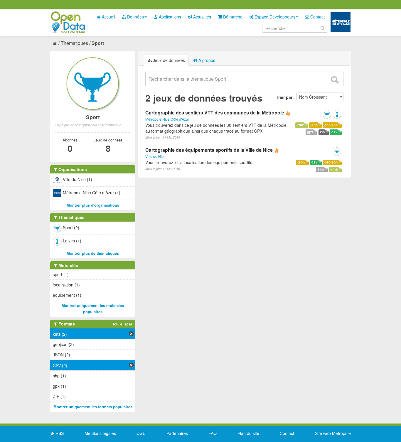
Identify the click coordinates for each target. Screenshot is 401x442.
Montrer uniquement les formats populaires (92, 406)
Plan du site (248, 433)
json (314, 124)
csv (334, 131)
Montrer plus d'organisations (93, 205)
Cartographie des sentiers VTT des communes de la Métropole (215, 112)
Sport (98, 43)
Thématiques (74, 43)
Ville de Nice (155, 156)
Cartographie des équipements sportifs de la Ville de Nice (209, 149)
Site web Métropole (333, 433)
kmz (300, 124)
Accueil (108, 17)
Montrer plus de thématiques (93, 253)
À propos (206, 60)
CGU (141, 433)
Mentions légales (100, 433)
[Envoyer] (334, 79)
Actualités (201, 17)
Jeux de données (168, 60)
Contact (317, 17)
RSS (59, 433)
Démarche (232, 17)
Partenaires (177, 433)
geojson (331, 124)
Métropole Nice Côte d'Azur (167, 119)
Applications (169, 17)
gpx (310, 131)
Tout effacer (122, 324)
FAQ (212, 433)
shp (321, 169)
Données (135, 17)
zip (322, 131)
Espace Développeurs (274, 17)
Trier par (284, 97)
